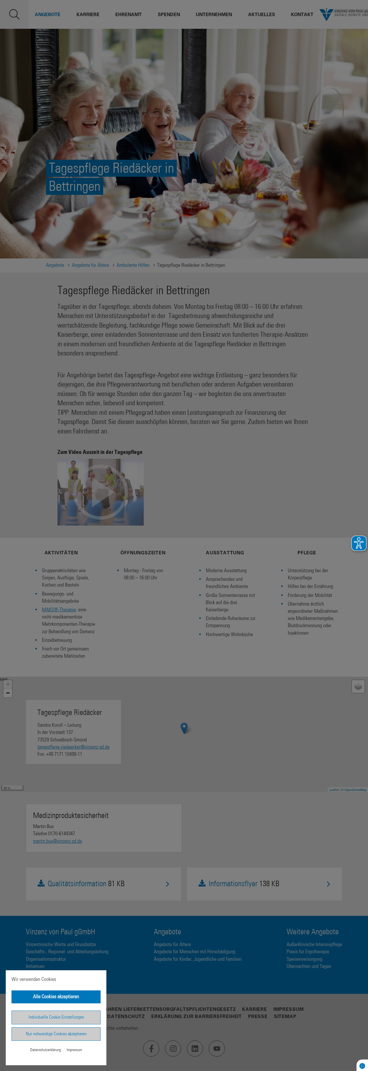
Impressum (74, 1050)
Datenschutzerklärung (45, 1050)
